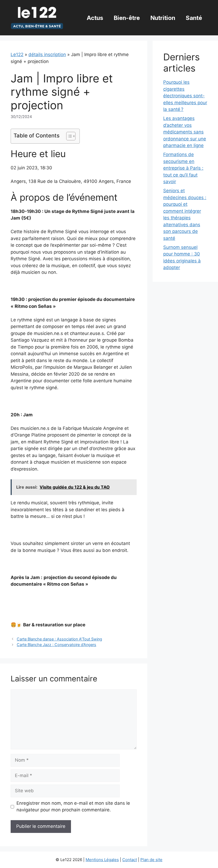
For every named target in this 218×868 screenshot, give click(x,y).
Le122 (17, 54)
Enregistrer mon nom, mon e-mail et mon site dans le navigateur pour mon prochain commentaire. (73, 806)
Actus (95, 17)
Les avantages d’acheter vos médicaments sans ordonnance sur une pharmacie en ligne (184, 132)
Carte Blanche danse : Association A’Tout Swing (59, 639)
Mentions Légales (102, 859)
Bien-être (127, 17)
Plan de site (151, 859)
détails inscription (47, 54)
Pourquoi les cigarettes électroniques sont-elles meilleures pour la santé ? (185, 95)
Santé (194, 17)
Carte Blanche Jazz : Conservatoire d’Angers (56, 644)
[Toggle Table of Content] (68, 136)
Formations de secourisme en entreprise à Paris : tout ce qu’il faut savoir (183, 168)
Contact (129, 859)
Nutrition (162, 17)
